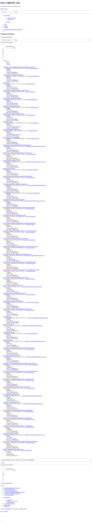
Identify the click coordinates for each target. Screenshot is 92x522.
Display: (4, 460)
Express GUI (6, 82)
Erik (7, 239)
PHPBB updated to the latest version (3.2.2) (13, 449)
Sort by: (14, 460)
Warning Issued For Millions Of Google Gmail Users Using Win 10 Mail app (20, 246)
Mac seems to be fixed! (8, 324)
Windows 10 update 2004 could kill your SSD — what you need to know (20, 230)
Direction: (25, 460)
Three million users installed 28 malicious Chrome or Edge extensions (19, 207)
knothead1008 (9, 317)
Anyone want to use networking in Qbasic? (13, 301)
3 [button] (3, 51)
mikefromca (7, 161)
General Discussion (30, 83)
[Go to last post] (18, 87)
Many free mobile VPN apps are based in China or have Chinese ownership (20, 371)
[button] (3, 45)
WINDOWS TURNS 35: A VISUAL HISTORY (14, 215)
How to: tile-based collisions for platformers (13, 74)
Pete (6, 450)
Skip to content (4, 8)
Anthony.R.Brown (10, 122)
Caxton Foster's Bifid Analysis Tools (11, 355)
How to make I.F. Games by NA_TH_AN (13, 285)
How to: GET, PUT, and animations (11, 137)
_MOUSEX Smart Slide (9, 332)
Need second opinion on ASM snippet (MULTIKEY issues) (17, 145)
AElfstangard (8, 356)
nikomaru (7, 341)
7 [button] (3, 56)
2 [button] (3, 50)
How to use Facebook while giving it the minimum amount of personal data (20, 441)
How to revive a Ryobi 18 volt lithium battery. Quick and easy (17, 152)
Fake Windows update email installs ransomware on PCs (16, 277)
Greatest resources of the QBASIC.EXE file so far (14, 293)
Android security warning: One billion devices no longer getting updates (19, 262)
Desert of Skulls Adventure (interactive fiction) (14, 113)
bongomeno (7, 83)
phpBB (8, 509)
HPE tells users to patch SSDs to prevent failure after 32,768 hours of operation (21, 269)
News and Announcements (32, 68)
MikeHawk (8, 68)
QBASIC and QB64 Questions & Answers (35, 146)
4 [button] (3, 53)
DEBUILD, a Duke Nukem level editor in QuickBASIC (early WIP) (19, 67)
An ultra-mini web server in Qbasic (11, 191)
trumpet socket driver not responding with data (14, 199)
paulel (6, 395)
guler (6, 325)
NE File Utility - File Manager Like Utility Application (15, 238)
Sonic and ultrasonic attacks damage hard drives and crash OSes (17, 410)
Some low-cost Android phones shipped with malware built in (17, 418)
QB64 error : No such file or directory (12, 402)
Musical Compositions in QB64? (10, 433)
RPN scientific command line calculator (12, 98)
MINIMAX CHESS (8, 121)
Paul (6, 286)
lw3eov (6, 255)
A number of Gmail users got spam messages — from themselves (18, 425)
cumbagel (7, 434)
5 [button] (3, 54)
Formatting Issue (7, 316)
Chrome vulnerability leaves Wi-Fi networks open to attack (16, 386)
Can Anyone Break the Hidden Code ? (12, 129)
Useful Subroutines (7, 340)
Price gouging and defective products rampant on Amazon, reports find (19, 223)
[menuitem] (11, 18)
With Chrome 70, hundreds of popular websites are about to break (18, 379)
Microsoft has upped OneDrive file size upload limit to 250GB (17, 176)
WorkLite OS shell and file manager (11, 106)
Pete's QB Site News (27, 450)
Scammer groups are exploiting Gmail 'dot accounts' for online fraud (18, 347)
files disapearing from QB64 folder (11, 394)
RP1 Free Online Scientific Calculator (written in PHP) (15, 90)
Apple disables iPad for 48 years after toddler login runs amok (17, 308)
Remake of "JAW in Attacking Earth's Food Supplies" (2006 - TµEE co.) (20, 363)
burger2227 (7, 154)
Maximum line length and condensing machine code (15, 184)
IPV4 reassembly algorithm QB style (11, 160)
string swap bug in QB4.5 (9, 168)
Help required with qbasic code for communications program (17, 254)
